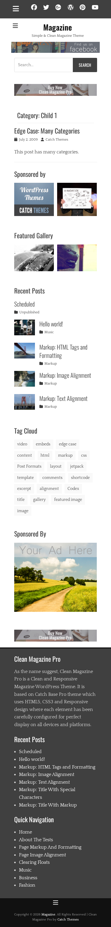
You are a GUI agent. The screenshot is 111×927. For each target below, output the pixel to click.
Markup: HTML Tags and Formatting (63, 351)
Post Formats (29, 466)
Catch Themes (57, 140)
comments (52, 477)
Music (49, 332)
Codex (73, 488)
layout (56, 466)
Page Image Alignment (42, 855)
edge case (67, 444)
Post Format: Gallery (33, 257)
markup (65, 455)
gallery (39, 499)
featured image (68, 499)
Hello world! (51, 323)
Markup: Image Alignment (65, 375)
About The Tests (36, 839)
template (25, 477)
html (45, 455)
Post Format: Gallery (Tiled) (76, 256)
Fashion (27, 885)
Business (28, 877)
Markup (50, 364)
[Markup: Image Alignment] (24, 379)
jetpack (76, 466)
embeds (43, 444)
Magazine (57, 27)
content (24, 455)
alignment (49, 488)
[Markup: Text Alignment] (24, 402)
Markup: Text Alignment (63, 398)
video (22, 444)
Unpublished (29, 312)
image (22, 511)
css (84, 455)
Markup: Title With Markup (48, 805)
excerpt (24, 488)
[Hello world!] (24, 327)
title (21, 499)
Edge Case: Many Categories (47, 130)
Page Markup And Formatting (50, 847)
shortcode (80, 477)
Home (25, 832)
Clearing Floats (34, 862)
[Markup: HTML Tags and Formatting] (24, 350)
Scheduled (24, 303)
